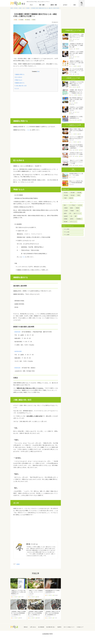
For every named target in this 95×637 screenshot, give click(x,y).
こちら (28, 130)
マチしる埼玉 (66, 229)
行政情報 (21, 19)
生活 (74, 4)
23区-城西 (79, 192)
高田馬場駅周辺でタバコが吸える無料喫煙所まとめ (52, 591)
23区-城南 (66, 195)
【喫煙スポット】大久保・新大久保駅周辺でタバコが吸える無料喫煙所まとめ (18, 592)
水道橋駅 (80, 120)
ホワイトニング (73, 221)
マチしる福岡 (66, 234)
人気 (71, 216)
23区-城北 (73, 195)
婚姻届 (18, 564)
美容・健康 (41, 4)
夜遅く (78, 210)
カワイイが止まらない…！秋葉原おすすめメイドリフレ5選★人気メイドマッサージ (76, 36)
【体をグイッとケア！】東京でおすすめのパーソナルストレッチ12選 (76, 162)
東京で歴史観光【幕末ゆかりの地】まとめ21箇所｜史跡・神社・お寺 (76, 99)
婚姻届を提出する (19, 83)
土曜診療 (65, 207)
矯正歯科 (65, 221)
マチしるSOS (72, 177)
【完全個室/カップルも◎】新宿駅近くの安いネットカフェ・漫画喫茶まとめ (76, 83)
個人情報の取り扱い (50, 627)
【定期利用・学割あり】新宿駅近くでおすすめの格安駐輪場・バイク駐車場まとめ (18, 613)
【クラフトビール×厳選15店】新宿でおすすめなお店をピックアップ (76, 138)
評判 (70, 213)
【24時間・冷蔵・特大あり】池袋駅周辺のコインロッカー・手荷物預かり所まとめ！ (76, 91)
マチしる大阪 (66, 231)
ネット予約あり (72, 205)
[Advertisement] (35, 104)
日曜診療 (77, 207)
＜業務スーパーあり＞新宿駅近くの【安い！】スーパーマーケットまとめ (35, 592)
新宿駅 (38, 596)
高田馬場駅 (56, 595)
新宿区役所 (17, 332)
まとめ (17, 88)
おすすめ (80, 205)
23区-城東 (73, 192)
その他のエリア (80, 627)
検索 (82, 4)
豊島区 (75, 66)
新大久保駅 (21, 596)
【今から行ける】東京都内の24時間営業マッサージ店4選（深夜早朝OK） (76, 146)
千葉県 (65, 198)
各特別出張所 (18, 351)
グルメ (31, 4)
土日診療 (65, 210)
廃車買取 (72, 184)
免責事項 (59, 627)
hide (38, 71)
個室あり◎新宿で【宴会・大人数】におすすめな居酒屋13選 (76, 130)
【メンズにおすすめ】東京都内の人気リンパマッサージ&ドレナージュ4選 (76, 70)
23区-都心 (28, 19)
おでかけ (65, 4)
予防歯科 (72, 210)
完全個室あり (79, 218)
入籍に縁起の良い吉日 (21, 85)
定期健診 (65, 218)
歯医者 (71, 207)
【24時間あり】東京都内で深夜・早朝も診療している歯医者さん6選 (76, 45)
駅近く (65, 205)
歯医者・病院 (54, 4)
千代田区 (77, 39)
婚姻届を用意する (19, 74)
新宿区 (34, 19)
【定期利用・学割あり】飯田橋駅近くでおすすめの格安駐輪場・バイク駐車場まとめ (35, 613)
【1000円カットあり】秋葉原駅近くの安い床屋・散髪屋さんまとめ (76, 53)
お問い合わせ (33, 627)
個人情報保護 (41, 627)
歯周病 (65, 213)
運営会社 (26, 627)
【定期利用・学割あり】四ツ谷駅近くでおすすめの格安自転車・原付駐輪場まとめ (52, 613)
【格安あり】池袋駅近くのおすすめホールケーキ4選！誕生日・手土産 (76, 63)
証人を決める (18, 77)
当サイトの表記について (69, 627)
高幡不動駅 (72, 104)
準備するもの (18, 80)
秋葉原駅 (72, 40)
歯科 (76, 216)
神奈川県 (71, 198)
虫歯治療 (65, 216)
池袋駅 (80, 66)
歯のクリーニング (77, 213)
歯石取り (72, 218)
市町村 (78, 195)
